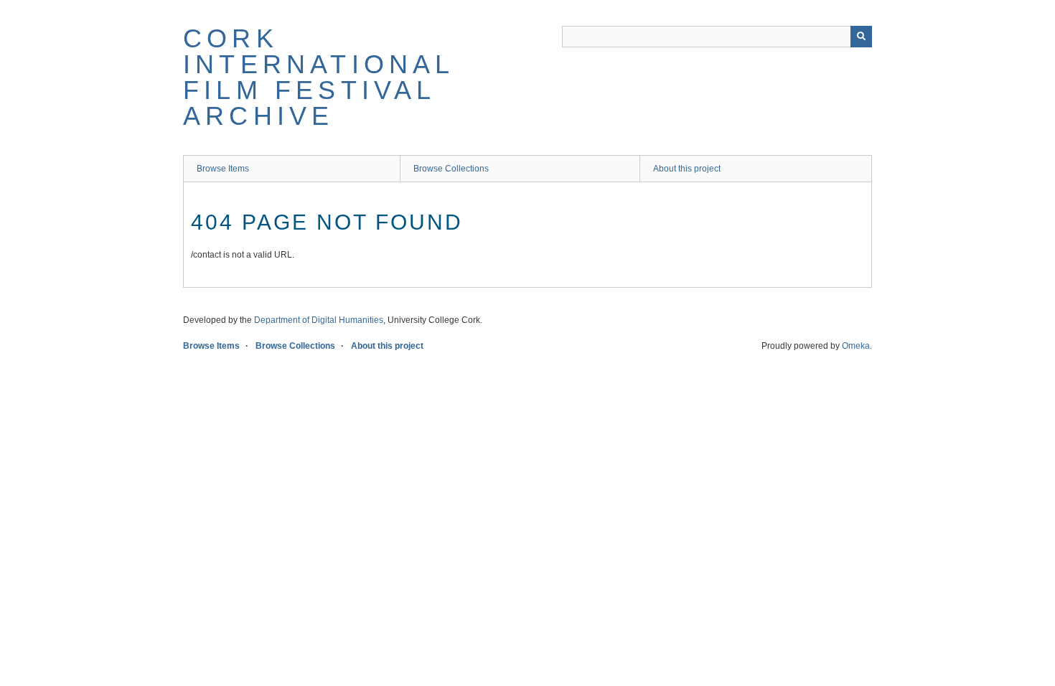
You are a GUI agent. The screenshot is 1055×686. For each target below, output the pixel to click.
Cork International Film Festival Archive (318, 77)
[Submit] (861, 36)
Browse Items (223, 169)
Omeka (856, 346)
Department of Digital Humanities (318, 320)
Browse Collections (451, 169)
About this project (687, 169)
